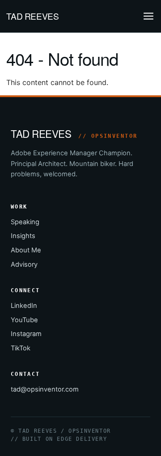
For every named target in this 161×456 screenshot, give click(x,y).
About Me (26, 250)
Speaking (25, 222)
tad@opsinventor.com (45, 389)
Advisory (24, 264)
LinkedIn (24, 306)
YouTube (24, 320)
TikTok (20, 348)
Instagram (26, 334)
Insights (23, 236)
